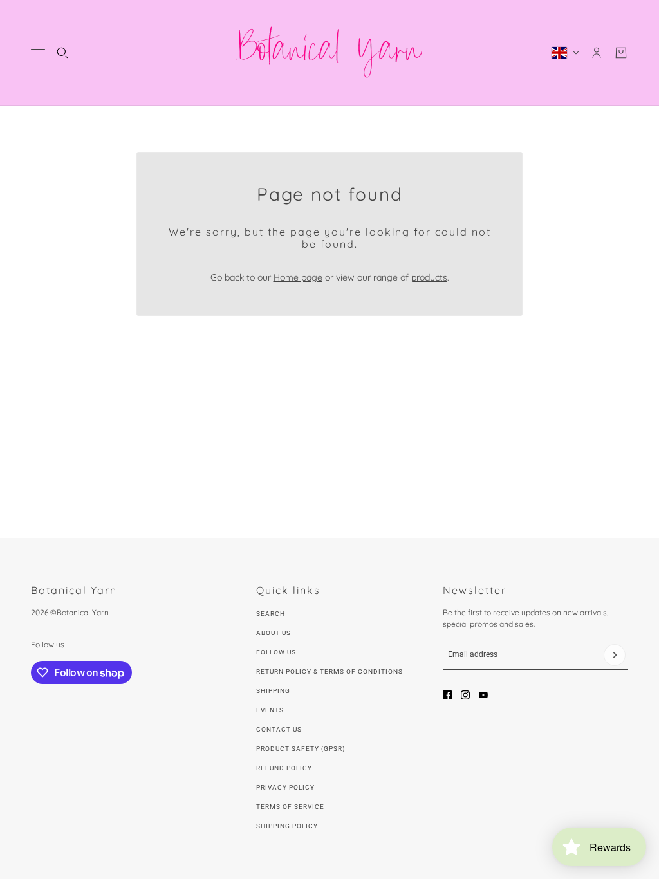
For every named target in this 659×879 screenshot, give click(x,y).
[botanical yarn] (329, 53)
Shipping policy (287, 825)
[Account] (596, 53)
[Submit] (615, 655)
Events (270, 710)
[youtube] (483, 695)
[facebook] (447, 695)
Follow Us (276, 652)
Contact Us (279, 729)
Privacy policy (285, 787)
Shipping (273, 690)
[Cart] (621, 53)
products (429, 277)
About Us (273, 632)
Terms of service (290, 806)
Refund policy (284, 768)
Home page (298, 277)
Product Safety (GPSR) (300, 748)
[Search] (62, 53)
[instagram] (465, 695)
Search (270, 613)
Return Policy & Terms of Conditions (329, 671)
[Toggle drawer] (38, 53)
